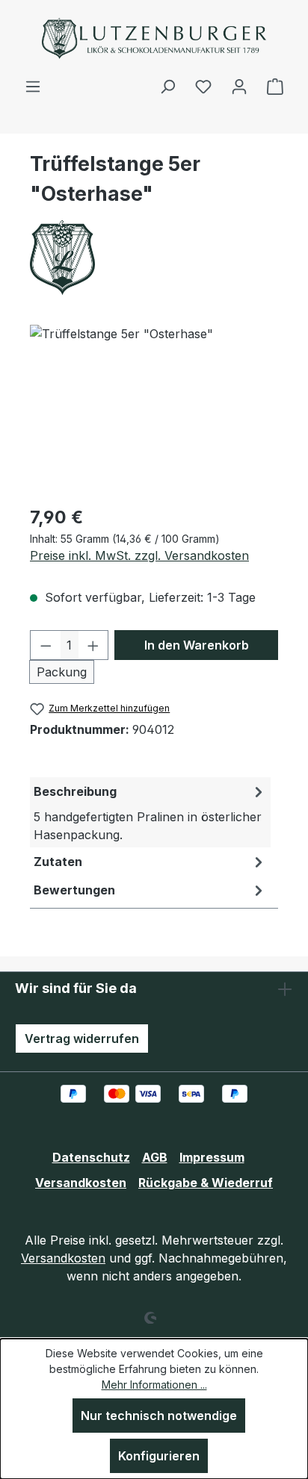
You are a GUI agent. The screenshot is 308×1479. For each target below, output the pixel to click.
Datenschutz (91, 1157)
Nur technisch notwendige (159, 1415)
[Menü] (33, 86)
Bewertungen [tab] (74, 889)
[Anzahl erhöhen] (93, 645)
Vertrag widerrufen (82, 1038)
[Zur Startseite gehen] (154, 38)
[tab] (150, 812)
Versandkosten (80, 1182)
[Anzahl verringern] (45, 645)
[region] (154, 409)
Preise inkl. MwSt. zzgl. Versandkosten (139, 555)
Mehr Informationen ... (154, 1384)
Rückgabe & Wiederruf (205, 1182)
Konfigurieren (159, 1455)
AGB (154, 1157)
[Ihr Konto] (239, 86)
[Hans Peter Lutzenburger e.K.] (154, 257)
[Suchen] (167, 86)
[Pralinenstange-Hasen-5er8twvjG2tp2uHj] (154, 409)
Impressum (211, 1157)
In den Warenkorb (196, 645)
